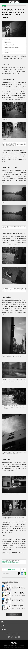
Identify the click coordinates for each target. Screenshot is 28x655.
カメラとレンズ (7, 39)
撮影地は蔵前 (6, 52)
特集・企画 (3, 630)
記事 (2, 622)
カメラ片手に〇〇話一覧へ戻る (14, 614)
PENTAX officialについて (16, 634)
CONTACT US (21, 645)
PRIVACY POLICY (7, 645)
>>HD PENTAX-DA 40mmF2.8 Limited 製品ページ (10, 562)
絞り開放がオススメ (8, 42)
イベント (3, 626)
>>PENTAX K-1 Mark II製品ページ (8, 561)
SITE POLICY (14, 645)
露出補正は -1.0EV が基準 (9, 44)
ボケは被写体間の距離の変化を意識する (11, 47)
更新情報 (8, 634)
